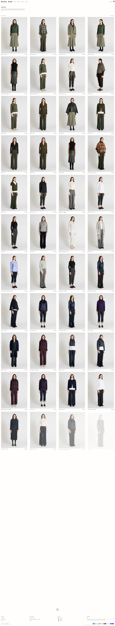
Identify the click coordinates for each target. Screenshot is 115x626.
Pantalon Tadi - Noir (90, 448)
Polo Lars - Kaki (32, 133)
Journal (26, 1)
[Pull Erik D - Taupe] (101, 587)
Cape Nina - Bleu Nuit (4, 330)
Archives (18, 1)
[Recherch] (112, 1)
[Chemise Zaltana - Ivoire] (72, 469)
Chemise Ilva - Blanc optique (5, 488)
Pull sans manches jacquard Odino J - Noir (93, 527)
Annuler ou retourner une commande (35, 619)
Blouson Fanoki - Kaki (62, 54)
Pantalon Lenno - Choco (62, 527)
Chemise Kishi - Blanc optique (92, 409)
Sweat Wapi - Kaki (3, 133)
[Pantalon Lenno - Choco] (72, 508)
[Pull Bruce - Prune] (43, 390)
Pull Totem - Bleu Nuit (62, 409)
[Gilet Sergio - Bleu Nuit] (14, 351)
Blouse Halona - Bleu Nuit (33, 330)
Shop (15, 1)
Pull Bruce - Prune (32, 409)
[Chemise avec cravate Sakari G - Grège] (14, 587)
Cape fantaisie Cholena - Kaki (92, 172)
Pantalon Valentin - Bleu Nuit (63, 330)
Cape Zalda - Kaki (90, 93)
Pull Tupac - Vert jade (91, 54)
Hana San (2, 616)
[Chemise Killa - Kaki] (43, 35)
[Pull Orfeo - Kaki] (14, 193)
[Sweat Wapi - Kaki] (14, 114)
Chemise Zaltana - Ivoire (62, 488)
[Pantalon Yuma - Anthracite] (72, 193)
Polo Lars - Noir (3, 172)
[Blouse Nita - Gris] (43, 232)
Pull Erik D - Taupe (90, 606)
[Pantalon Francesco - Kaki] (72, 74)
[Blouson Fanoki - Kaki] (72, 35)
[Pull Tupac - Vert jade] (101, 35)
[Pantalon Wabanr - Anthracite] (72, 272)
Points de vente (3, 619)
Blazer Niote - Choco (33, 567)
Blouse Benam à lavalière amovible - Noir (64, 448)
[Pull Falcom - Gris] (43, 272)
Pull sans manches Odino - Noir (5, 93)
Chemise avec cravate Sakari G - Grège (6, 606)
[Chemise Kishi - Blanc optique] (101, 390)
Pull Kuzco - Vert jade (4, 54)
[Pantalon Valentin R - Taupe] (72, 587)
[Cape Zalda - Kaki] (101, 74)
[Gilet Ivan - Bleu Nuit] (72, 351)
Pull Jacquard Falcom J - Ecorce (34, 606)
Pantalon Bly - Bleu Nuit (33, 448)
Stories (23, 1)
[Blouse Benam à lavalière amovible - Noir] (72, 429)
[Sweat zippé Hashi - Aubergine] (43, 351)
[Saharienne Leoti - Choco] (43, 508)
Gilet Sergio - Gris (90, 251)
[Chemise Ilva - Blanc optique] (14, 469)
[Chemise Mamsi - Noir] (43, 193)
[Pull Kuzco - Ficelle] (14, 508)
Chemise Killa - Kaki (32, 54)
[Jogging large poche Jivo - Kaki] (43, 74)
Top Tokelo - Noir (3, 251)
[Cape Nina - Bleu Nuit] (14, 311)
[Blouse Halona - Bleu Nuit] (43, 311)
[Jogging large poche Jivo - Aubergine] (14, 390)
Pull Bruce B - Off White (91, 567)
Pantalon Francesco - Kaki (62, 93)
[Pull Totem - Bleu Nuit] (72, 390)
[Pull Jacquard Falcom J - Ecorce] (43, 587)
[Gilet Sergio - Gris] (101, 232)
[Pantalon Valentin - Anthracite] (101, 272)
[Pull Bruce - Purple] (101, 311)
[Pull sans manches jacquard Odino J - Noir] (101, 508)
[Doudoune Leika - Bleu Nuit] (101, 351)
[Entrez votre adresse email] (113, 618)
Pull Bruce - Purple (90, 330)
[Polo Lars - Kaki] (43, 114)
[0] (113, 1)
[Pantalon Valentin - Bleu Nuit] (72, 311)
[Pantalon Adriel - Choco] (14, 548)
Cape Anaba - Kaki (61, 133)
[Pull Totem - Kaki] (101, 114)
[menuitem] (15, 2)
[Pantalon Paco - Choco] (101, 469)
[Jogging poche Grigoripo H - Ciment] (72, 232)
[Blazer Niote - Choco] (43, 548)
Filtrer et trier (4, 15)
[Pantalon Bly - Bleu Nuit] (43, 429)
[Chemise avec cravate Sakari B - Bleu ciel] (14, 272)
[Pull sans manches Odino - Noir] (14, 74)
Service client (32, 616)
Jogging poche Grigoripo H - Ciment (64, 251)
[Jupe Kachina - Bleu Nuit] (14, 429)
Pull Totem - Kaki (90, 133)
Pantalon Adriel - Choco (4, 567)
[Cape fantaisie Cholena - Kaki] (101, 153)
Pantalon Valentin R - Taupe (62, 606)
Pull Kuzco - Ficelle (3, 527)
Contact (31, 620)
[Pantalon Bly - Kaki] (43, 153)
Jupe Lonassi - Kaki (61, 172)
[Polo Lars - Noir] (14, 153)
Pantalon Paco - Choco (91, 488)
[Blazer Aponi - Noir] (43, 469)
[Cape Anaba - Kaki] (72, 114)
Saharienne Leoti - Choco (33, 527)
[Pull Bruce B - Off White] (101, 548)
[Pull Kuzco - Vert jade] (14, 35)
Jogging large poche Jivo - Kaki (34, 93)
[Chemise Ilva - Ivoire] (72, 548)
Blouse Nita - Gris (32, 251)
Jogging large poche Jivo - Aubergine (6, 409)
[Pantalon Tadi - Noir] (101, 429)
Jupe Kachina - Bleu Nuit (4, 448)
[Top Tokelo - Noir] (14, 232)
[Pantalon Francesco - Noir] (101, 193)
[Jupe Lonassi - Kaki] (72, 153)
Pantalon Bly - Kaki (32, 172)
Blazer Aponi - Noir (32, 488)
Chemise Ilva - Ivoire (62, 567)
